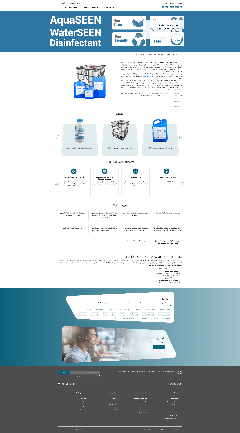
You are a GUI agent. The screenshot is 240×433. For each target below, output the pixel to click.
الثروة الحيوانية (95, 314)
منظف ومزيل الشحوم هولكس (169, 418)
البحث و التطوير (72, 7)
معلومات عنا (84, 7)
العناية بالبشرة (174, 409)
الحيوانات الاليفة (82, 314)
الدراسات (63, 7)
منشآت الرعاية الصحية (129, 318)
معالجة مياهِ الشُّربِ (159, 90)
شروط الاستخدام (173, 429)
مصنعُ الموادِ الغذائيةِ (164, 314)
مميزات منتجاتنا (151, 54)
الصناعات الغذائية (142, 412)
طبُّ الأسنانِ (154, 318)
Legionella (147, 76)
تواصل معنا (83, 409)
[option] (80, 139)
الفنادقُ (114, 314)
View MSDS (178, 102)
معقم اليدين (174, 407)
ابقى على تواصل (74, 3)
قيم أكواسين (113, 404)
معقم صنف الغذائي (172, 401)
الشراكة (164, 3)
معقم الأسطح (174, 398)
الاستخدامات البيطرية (141, 407)
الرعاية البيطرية (174, 415)
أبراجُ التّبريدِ (123, 314)
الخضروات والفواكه (164, 309)
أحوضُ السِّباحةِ (99, 309)
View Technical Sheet (175, 106)
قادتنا (115, 409)
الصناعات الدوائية (142, 404)
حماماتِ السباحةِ (176, 90)
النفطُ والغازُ (111, 309)
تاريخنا (115, 401)
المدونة (180, 3)
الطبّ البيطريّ (166, 318)
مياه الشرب (144, 409)
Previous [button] (58, 137)
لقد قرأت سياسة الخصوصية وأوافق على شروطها (85, 376)
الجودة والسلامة (112, 407)
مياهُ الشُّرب (88, 309)
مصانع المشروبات (150, 309)
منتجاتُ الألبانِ (134, 314)
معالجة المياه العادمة (148, 314)
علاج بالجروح (175, 412)
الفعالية (160, 54)
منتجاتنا (168, 54)
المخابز (117, 318)
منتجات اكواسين (109, 7)
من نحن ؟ (114, 398)
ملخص (175, 54)
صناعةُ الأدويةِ (143, 318)
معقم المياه (174, 404)
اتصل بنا (159, 347)
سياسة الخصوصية (161, 429)
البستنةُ (105, 314)
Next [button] (182, 137)
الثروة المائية (137, 309)
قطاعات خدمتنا (96, 7)
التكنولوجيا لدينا (139, 54)
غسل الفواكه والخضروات (140, 398)
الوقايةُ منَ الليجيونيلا (124, 309)
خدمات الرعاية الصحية (141, 401)
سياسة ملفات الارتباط (147, 429)
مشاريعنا (172, 3)
